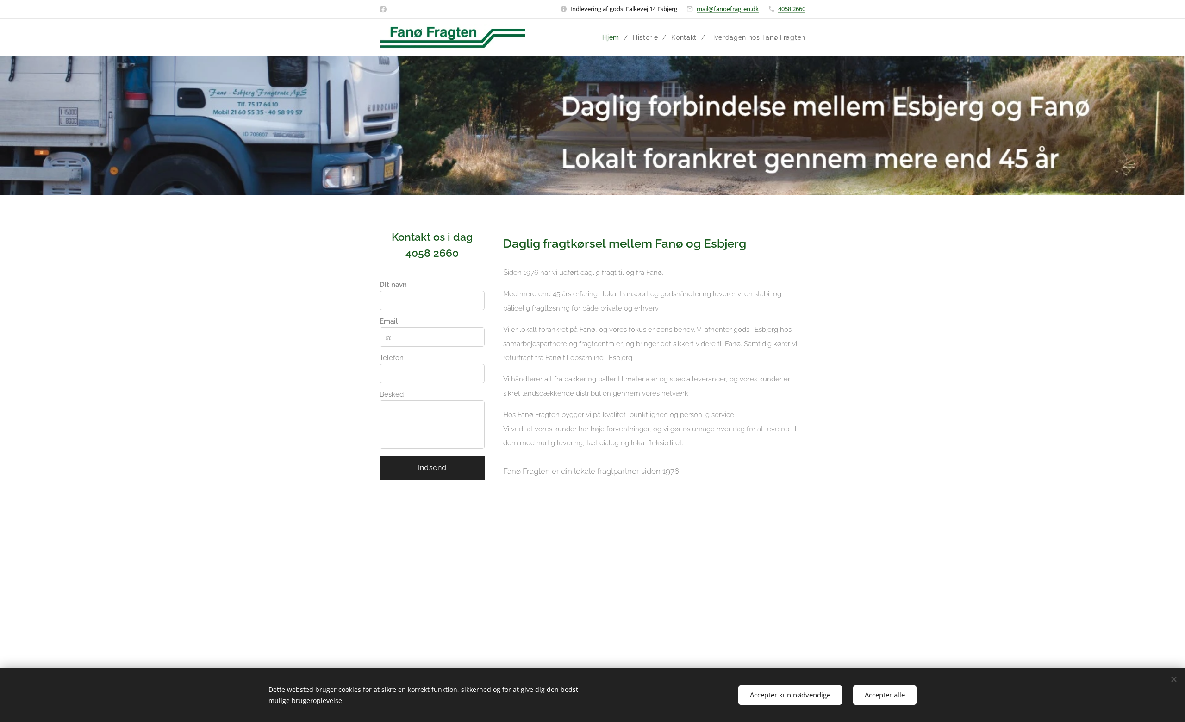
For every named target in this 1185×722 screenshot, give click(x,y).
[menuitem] (614, 37)
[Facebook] (383, 9)
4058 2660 (791, 9)
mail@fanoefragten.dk (728, 9)
